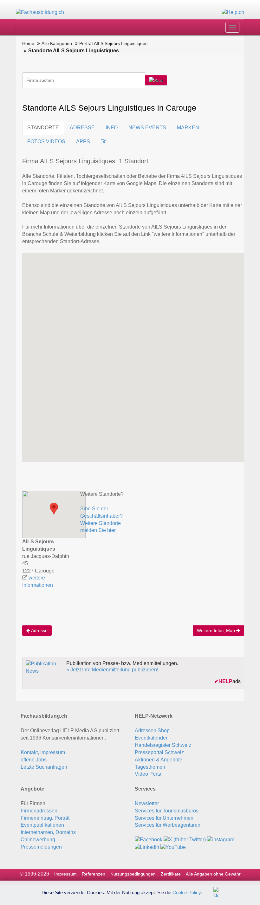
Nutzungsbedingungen (133, 873)
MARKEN (188, 127)
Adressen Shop (152, 730)
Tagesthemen (150, 767)
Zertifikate (171, 873)
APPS (83, 141)
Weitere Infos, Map (216, 630)
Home (28, 43)
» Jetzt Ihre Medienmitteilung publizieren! (112, 669)
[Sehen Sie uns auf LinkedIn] (147, 847)
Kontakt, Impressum (43, 752)
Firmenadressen (39, 810)
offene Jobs (34, 759)
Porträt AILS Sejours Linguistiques (113, 43)
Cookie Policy (186, 892)
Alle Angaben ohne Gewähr (213, 873)
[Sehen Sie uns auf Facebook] (148, 839)
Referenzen (93, 873)
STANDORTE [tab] (43, 127)
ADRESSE (82, 127)
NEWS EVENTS (147, 127)
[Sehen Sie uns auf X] (185, 839)
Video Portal (149, 774)
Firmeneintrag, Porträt (45, 818)
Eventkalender (151, 737)
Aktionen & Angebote (158, 759)
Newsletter (147, 803)
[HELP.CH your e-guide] (233, 12)
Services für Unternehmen (164, 818)
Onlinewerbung (38, 839)
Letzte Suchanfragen (44, 767)
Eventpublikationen (42, 825)
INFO (112, 127)
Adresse (39, 630)
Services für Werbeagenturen (167, 825)
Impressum (65, 873)
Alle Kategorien (57, 43)
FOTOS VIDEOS (46, 141)
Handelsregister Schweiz (163, 745)
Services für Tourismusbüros (166, 810)
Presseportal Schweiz (159, 752)
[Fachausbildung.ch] (40, 12)
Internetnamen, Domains (48, 832)
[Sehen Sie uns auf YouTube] (173, 847)
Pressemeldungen (41, 847)
